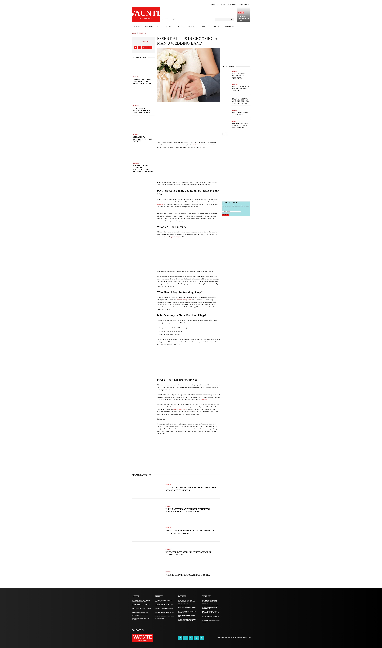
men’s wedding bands (184, 299)
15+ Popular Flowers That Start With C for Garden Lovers (143, 82)
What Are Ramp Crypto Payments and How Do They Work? (240, 88)
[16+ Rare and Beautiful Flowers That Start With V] (143, 96)
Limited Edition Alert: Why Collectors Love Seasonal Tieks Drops (140, 614)
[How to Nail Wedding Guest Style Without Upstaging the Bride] (148, 530)
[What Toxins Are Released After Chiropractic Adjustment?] (226, 75)
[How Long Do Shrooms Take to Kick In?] (226, 112)
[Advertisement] (188, 127)
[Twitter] (150, 47)
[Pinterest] (143, 47)
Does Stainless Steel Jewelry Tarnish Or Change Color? (240, 125)
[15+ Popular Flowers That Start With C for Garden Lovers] (143, 68)
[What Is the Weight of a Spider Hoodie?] (148, 573)
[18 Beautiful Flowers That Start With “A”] (143, 125)
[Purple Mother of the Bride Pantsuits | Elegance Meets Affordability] (148, 509)
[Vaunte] (139, 42)
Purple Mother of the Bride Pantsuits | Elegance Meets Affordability (210, 607)
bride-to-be (197, 145)
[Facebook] (135, 47)
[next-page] (227, 134)
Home (134, 33)
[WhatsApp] (202, 107)
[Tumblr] (147, 47)
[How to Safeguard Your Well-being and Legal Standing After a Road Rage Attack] (226, 100)
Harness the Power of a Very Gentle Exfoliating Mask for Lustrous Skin (187, 611)
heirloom (204, 399)
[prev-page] (223, 134)
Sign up (226, 215)
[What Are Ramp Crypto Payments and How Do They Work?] (226, 87)
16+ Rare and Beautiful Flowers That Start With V (142, 110)
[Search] (232, 19)
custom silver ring (179, 409)
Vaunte (145, 42)
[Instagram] (139, 47)
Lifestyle (235, 84)
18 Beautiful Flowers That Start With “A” (142, 139)
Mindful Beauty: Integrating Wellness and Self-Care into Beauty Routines (186, 602)
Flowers (136, 77)
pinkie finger (175, 237)
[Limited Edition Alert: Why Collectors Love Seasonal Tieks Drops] (143, 154)
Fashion (241, 12)
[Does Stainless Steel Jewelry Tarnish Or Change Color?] (148, 552)
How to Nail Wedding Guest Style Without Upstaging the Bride (210, 612)
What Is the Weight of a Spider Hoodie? (188, 575)
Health (234, 71)
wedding (160, 204)
